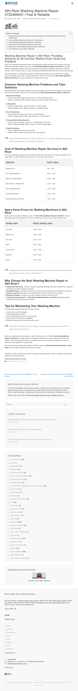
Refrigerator (14, 522)
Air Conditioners (15, 459)
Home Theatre (15, 489)
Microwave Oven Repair (18, 499)
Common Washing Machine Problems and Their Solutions (26, 40)
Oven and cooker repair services (55, 603)
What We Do (11, 632)
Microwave (13, 496)
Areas (9, 639)
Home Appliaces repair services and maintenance (27, 486)
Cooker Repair (15, 466)
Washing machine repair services (28, 601)
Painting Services (16, 509)
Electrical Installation (17, 479)
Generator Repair (16, 482)
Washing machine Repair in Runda (15, 359)
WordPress (68, 682)
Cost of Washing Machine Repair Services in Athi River (25, 42)
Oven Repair (14, 505)
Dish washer (40, 603)
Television (13, 535)
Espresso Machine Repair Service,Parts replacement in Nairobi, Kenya (32, 419)
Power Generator (15, 515)
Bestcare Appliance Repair (35, 18)
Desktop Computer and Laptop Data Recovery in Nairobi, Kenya (29, 439)
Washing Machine (21, 361)
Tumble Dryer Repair (17, 545)
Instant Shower (15, 492)
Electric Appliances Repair (19, 476)
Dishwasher (14, 469)
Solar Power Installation (18, 532)
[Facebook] (6, 674)
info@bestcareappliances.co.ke (17, 663)
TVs (8, 645)
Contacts (10, 649)
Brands (9, 642)
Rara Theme (53, 682)
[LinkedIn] (11, 674)
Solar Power (14, 528)
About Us (10, 629)
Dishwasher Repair (16, 473)
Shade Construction (16, 525)
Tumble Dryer (14, 542)
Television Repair (16, 538)
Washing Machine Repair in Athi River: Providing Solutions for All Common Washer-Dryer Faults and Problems (37, 37)
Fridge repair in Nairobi (60, 601)
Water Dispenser (15, 555)
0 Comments (55, 18)
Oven (12, 502)
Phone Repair (14, 512)
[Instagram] (8, 674)
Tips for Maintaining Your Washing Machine (21, 49)
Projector (13, 519)
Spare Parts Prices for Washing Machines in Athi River (25, 44)
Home (9, 626)
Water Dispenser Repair (18, 558)
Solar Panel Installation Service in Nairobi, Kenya (24, 429)
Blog (8, 635)
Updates (13, 548)
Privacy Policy (39, 685)
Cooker (12, 463)
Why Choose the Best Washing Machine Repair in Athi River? (27, 46)
